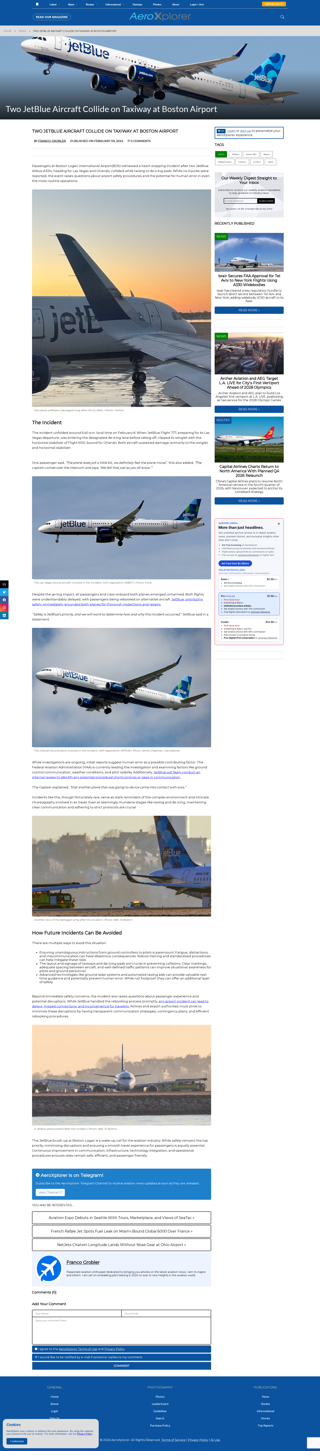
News (265, 1396)
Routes (265, 1403)
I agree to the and (81, 1349)
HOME (7, 30)
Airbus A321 (251, 154)
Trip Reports (265, 1425)
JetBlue (235, 154)
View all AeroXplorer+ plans (232, 569)
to (241, 638)
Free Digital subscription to (237, 612)
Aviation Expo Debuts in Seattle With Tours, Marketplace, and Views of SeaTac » (121, 1217)
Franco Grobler (83, 1262)
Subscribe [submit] (266, 200)
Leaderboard (160, 1403)
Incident (257, 162)
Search (160, 1418)
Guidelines (160, 1411)
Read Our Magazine (52, 17)
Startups (137, 4)
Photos (157, 4)
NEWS (22, 30)
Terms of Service (173, 1440)
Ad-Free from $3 (274, 4)
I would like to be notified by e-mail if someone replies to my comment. (90, 1357)
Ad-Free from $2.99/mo (235, 563)
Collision (242, 162)
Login (231, 131)
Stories (265, 1418)
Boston (267, 154)
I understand (17, 1441)
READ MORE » (249, 310)
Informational (265, 1411)
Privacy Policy (84, 1433)
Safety (270, 162)
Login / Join (197, 4)
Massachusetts (224, 162)
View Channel (49, 1192)
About (175, 4)
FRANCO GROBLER (52, 141)
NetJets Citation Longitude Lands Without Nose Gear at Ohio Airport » (121, 1245)
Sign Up (54, 1418)
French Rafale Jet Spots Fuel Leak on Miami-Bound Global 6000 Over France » (122, 1231)
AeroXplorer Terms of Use (78, 1349)
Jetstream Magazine (248, 555)
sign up (245, 131)
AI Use (215, 1440)
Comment (121, 1365)
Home (55, 1396)
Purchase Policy (160, 1425)
